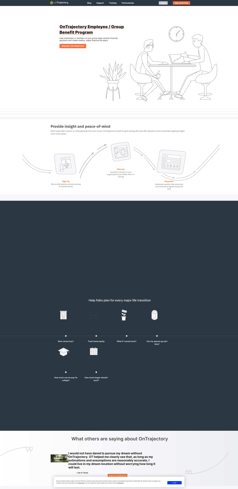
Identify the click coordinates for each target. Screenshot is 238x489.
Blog (89, 3)
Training (112, 3)
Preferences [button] (120, 483)
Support (100, 3)
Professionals (128, 3)
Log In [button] (163, 3)
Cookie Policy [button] (81, 483)
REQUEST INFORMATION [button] (73, 46)
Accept (174, 482)
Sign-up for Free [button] (181, 3)
